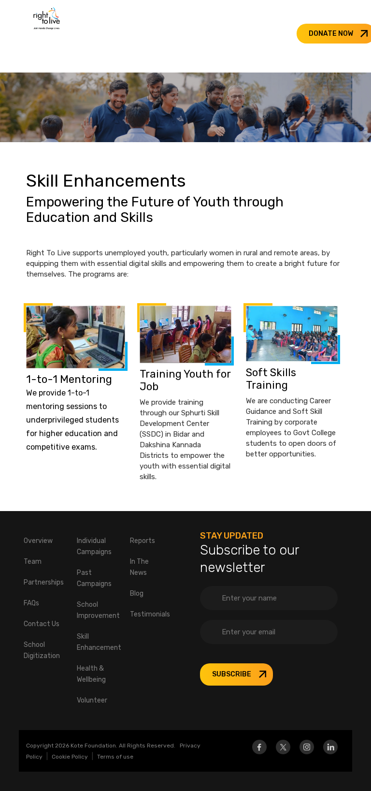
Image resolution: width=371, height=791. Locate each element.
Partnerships (44, 582)
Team (33, 561)
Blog (136, 593)
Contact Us (41, 624)
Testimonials (150, 614)
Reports (142, 541)
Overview (38, 541)
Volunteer (92, 700)
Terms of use (115, 756)
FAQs (31, 603)
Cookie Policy (70, 756)
